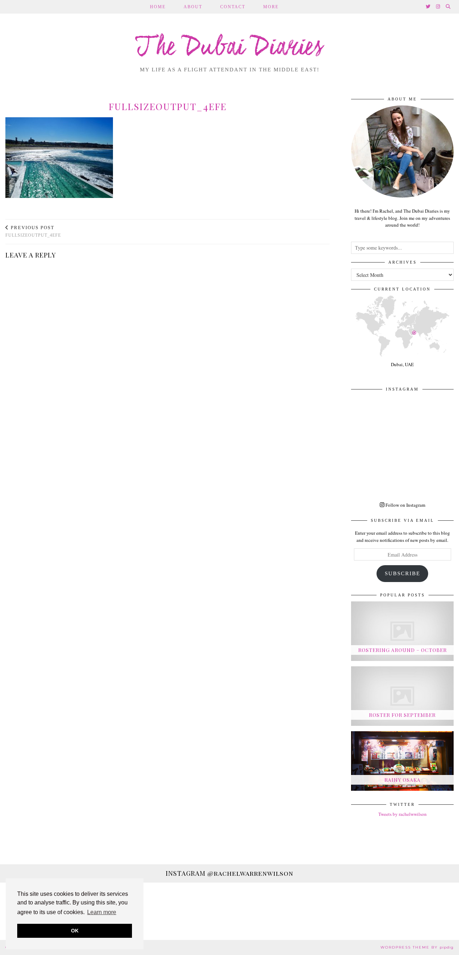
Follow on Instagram (404, 505)
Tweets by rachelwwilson (402, 814)
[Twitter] (428, 7)
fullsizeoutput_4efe (33, 231)
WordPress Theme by (417, 947)
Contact (232, 6)
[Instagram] (438, 7)
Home (158, 6)
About (193, 6)
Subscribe (402, 573)
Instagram (229, 873)
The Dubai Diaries (230, 48)
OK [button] (75, 930)
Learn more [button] (101, 912)
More (271, 6)
